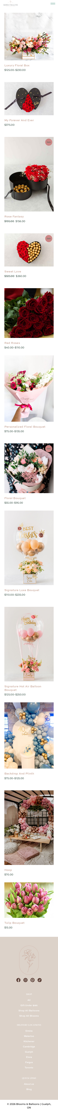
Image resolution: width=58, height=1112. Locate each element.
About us (29, 1084)
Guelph (29, 1052)
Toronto (29, 1068)
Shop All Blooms (29, 1016)
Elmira (29, 1031)
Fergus (29, 1062)
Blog (29, 1089)
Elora (29, 1057)
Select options (11, 70)
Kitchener (29, 1041)
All (29, 1000)
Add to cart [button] (10, 874)
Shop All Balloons (28, 1011)
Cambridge (29, 1047)
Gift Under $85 (29, 1005)
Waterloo (29, 1036)
